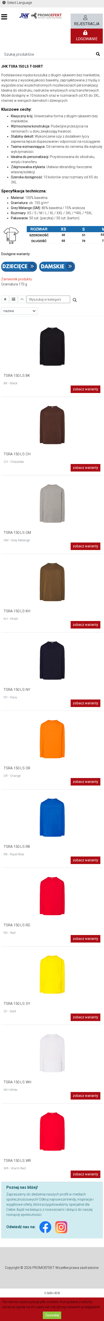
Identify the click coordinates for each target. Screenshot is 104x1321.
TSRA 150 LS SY (17, 1003)
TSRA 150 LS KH (17, 611)
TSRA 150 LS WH (17, 1082)
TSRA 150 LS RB (17, 846)
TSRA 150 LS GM (17, 532)
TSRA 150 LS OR (17, 768)
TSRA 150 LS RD (17, 925)
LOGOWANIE (86, 39)
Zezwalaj (52, 1315)
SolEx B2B (53, 1293)
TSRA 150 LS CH (17, 454)
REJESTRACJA (86, 24)
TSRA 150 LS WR (17, 1160)
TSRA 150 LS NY (17, 689)
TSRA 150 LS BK (17, 375)
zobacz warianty (85, 389)
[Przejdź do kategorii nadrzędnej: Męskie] (5, 299)
